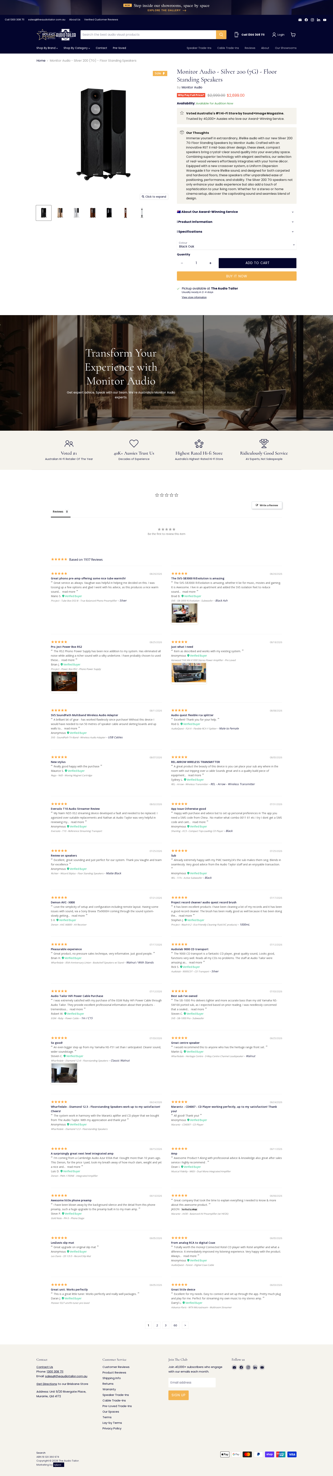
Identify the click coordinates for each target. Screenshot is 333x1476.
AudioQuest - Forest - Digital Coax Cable (192, 1265)
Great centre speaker (185, 1043)
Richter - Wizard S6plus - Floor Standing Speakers (77, 873)
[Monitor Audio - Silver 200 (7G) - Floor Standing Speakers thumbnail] (43, 213)
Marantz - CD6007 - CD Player (187, 1124)
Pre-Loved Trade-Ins (117, 1406)
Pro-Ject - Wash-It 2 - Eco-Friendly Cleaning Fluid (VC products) (204, 924)
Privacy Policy (112, 1428)
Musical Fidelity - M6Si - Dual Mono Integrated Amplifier (201, 1171)
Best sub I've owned (184, 996)
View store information (194, 297)
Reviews (250, 48)
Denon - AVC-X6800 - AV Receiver (69, 924)
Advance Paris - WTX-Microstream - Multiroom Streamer (201, 1307)
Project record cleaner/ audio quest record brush (203, 902)
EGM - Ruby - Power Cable (65, 1018)
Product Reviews (114, 1372)
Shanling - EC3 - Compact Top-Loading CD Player (197, 831)
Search (40, 1453)
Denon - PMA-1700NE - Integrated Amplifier (74, 1175)
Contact (101, 48)
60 (175, 1325)
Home (40, 60)
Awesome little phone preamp (71, 1200)
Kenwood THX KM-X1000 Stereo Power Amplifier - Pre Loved (203, 660)
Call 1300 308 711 (14, 19)
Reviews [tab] (58, 511)
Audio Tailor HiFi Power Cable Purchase (77, 996)
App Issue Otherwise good (188, 809)
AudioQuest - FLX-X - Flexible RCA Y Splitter (194, 728)
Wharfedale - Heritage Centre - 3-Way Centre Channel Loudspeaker (207, 1056)
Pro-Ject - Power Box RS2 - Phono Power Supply (76, 669)
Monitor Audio (192, 87)
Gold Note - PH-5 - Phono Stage (67, 1218)
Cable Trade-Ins (228, 48)
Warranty (109, 1389)
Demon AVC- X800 (63, 902)
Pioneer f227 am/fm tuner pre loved (70, 1303)
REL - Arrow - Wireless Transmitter (189, 784)
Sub (173, 855)
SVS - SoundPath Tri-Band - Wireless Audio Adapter (78, 737)
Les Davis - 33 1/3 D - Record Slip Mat (71, 1256)
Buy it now (236, 276)
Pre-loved (119, 48)
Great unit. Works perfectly (69, 1289)
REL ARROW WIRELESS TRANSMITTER (195, 762)
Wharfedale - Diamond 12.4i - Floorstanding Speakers (79, 1060)
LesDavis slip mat (62, 1242)
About (265, 48)
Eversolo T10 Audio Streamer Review (75, 809)
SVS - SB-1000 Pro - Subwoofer (187, 1018)
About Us (74, 19)
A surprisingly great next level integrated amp (82, 1153)
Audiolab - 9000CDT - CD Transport (190, 971)
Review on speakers (64, 855)
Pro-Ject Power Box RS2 (66, 647)
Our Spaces (111, 1412)
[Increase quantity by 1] (210, 263)
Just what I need (182, 647)
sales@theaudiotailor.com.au (46, 19)
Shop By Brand (46, 48)
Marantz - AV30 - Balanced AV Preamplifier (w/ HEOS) (199, 1213)
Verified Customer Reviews (101, 19)
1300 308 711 (55, 1371)
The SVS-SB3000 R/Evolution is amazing (197, 578)
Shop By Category (76, 48)
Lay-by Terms (112, 1423)
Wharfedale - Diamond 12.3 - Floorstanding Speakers (79, 1129)
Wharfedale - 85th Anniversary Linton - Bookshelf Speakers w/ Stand (87, 962)
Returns (108, 1384)
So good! (57, 1043)
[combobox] (148, 34)
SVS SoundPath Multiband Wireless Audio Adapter (84, 715)
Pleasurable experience (66, 949)
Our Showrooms (286, 48)
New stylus (58, 762)
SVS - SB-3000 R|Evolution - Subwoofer (192, 600)
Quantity (183, 254)
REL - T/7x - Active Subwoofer (186, 877)
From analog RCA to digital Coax (193, 1242)
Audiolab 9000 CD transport (190, 949)
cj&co (57, 1465)
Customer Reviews (116, 1367)
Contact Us (44, 1367)
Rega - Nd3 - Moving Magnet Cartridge (71, 775)
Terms (107, 1417)
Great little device (183, 1289)
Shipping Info (112, 1378)
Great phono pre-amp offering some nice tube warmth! (88, 578)
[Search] (221, 34)
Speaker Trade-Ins (199, 48)
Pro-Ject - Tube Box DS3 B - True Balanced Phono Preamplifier (84, 600)
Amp (174, 1153)
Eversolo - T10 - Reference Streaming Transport (76, 831)
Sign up (179, 1395)
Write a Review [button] (269, 505)
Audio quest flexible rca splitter (192, 715)
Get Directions (46, 1384)
